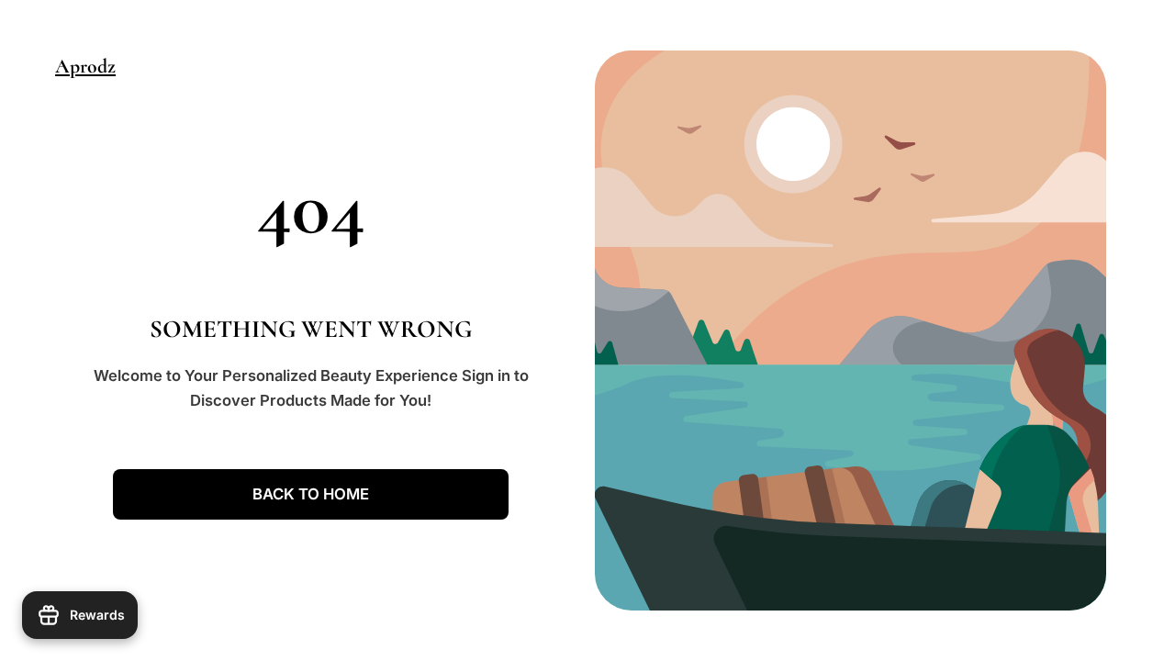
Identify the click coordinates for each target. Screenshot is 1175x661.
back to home (310, 494)
